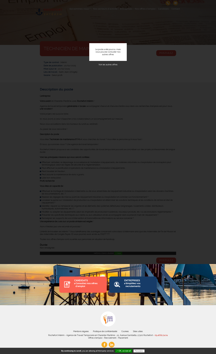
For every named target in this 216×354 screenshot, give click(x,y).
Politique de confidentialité (105, 331)
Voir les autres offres (108, 64)
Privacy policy (151, 351)
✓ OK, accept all (123, 351)
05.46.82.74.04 (161, 335)
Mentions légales (81, 331)
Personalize (139, 351)
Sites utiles (138, 331)
